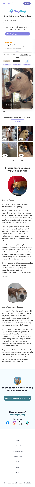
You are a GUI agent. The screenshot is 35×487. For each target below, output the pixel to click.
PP (17, 478)
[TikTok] (27, 423)
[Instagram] (14, 423)
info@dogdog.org (17, 415)
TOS (17, 472)
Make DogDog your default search (18, 34)
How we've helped (17, 451)
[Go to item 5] (18, 51)
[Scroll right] (33, 46)
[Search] (30, 20)
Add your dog (17, 121)
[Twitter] (20, 423)
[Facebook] (7, 423)
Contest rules (17, 456)
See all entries (17, 160)
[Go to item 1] (16, 51)
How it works (17, 446)
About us (17, 441)
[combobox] (17, 20)
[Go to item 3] (17, 51)
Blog (17, 467)
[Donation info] (24, 29)
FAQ (17, 462)
